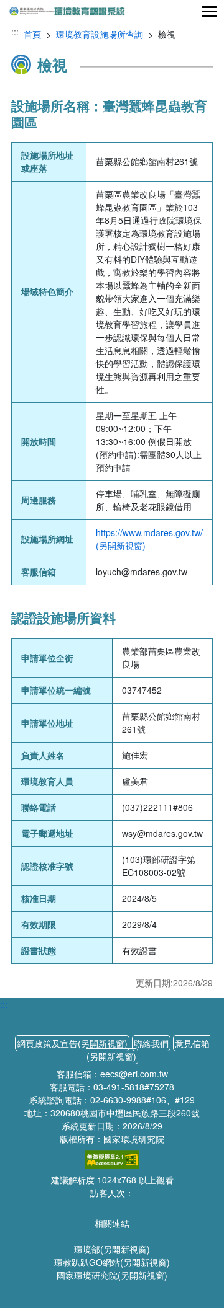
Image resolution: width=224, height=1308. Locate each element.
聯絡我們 (151, 1043)
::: (15, 31)
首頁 (32, 34)
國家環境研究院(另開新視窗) (112, 1275)
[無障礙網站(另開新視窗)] (112, 1158)
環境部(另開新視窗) (112, 1249)
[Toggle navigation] (209, 11)
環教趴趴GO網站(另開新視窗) (112, 1262)
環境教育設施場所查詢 (99, 34)
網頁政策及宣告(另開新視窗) (72, 1043)
